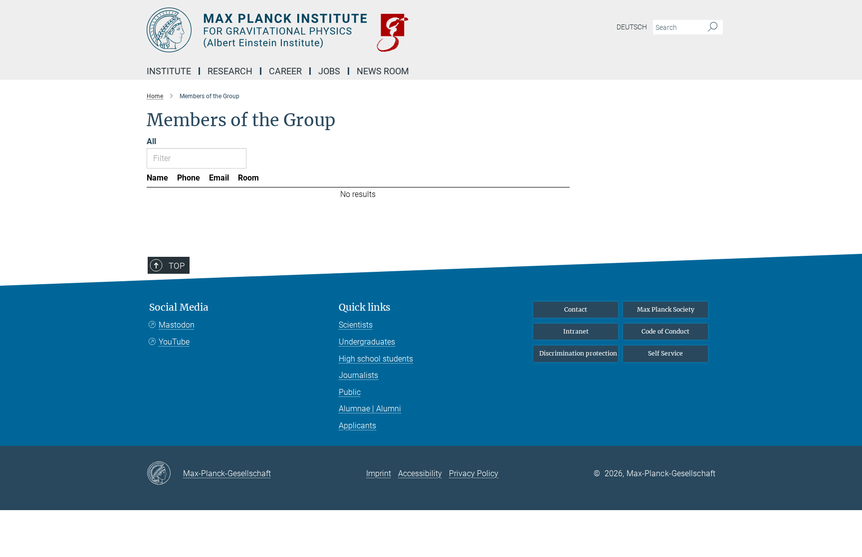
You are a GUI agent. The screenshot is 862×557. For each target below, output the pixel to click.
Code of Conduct (665, 331)
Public (350, 392)
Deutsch (632, 27)
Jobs (329, 71)
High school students (376, 359)
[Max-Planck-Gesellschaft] (165, 474)
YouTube (174, 342)
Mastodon (177, 325)
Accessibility (420, 473)
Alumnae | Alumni (370, 408)
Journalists (358, 375)
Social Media (179, 307)
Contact (575, 309)
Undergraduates (367, 342)
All (151, 141)
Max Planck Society (665, 309)
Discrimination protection (578, 353)
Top (177, 266)
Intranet (576, 331)
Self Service (665, 353)
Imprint (378, 473)
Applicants (357, 425)
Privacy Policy (473, 473)
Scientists (356, 325)
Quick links (365, 307)
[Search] (712, 27)
